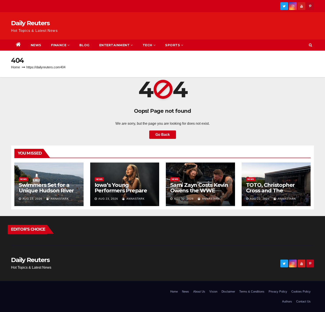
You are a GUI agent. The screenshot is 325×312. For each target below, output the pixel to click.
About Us (199, 291)
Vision (213, 291)
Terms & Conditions (251, 291)
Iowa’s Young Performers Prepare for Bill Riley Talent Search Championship (123, 193)
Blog (84, 45)
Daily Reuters (30, 23)
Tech (147, 45)
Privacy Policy (278, 291)
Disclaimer (228, 291)
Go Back (162, 134)
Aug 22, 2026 (184, 198)
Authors (287, 301)
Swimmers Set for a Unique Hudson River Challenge (46, 190)
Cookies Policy (301, 291)
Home (15, 67)
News (36, 45)
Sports (172, 45)
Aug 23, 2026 (32, 198)
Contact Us (303, 301)
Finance (59, 45)
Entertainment (114, 45)
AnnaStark (59, 198)
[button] (310, 45)
